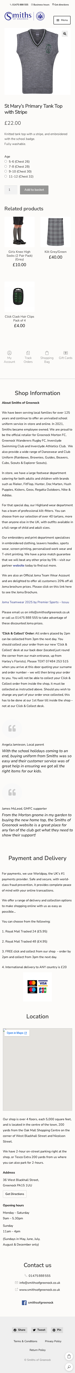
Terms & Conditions (25, 1341)
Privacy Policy (53, 1341)
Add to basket (34, 190)
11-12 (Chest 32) (21, 176)
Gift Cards (65, 358)
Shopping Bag (46, 360)
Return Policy (38, 1350)
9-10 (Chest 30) (20, 171)
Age (7, 156)
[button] (65, 34)
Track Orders (28, 360)
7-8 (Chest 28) (19, 167)
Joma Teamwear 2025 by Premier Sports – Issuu (35, 602)
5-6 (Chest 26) (19, 161)
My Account (9, 360)
